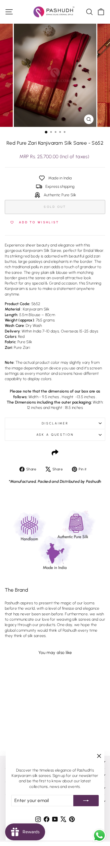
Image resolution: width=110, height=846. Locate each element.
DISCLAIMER (55, 423)
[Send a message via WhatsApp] (99, 835)
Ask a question (55, 435)
